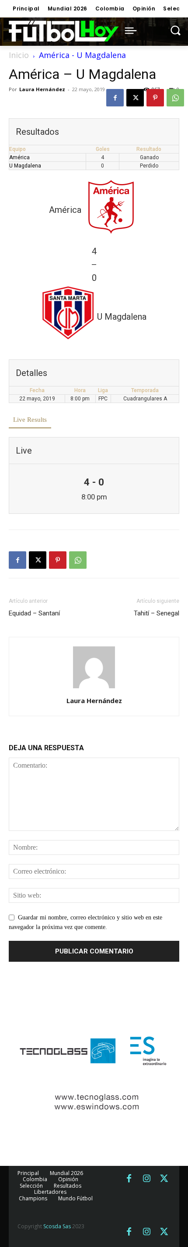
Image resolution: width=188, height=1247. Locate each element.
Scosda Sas (57, 1226)
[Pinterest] (155, 97)
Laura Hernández (42, 89)
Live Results (30, 419)
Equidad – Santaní (34, 613)
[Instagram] (146, 1179)
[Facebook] (115, 97)
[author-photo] (94, 688)
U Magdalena (25, 166)
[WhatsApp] (175, 97)
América (19, 157)
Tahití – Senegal (156, 613)
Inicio (19, 55)
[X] (135, 97)
